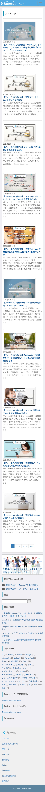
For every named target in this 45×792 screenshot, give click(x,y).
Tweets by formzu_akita (11, 700)
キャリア (5, 668)
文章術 (22, 684)
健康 (3, 684)
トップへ (5, 738)
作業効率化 (33, 681)
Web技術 (14, 661)
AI (3, 654)
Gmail (19, 654)
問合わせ (5, 749)
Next (31, 546)
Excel (10, 654)
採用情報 (5, 760)
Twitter (4, 765)
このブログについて (10, 744)
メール (21, 681)
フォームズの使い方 (10, 678)
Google (28, 654)
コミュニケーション (20, 668)
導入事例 (12, 684)
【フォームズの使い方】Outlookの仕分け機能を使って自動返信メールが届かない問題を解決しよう (22, 358)
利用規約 (5, 781)
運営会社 (5, 754)
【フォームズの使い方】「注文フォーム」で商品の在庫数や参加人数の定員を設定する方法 (22, 252)
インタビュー (7, 665)
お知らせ (19, 665)
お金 (29, 665)
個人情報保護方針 (9, 776)
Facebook (6, 771)
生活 (36, 684)
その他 (18, 675)
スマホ (22, 671)
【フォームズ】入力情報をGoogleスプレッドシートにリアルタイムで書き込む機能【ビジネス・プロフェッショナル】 (22, 47)
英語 (3, 688)
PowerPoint (29, 658)
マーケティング (8, 681)
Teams (4, 661)
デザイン (29, 675)
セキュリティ (7, 675)
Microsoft (5, 658)
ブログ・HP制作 (28, 678)
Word (25, 661)
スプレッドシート (9, 671)
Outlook (17, 658)
